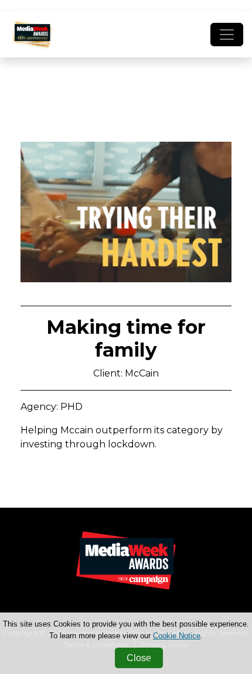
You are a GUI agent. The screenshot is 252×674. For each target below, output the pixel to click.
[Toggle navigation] (226, 34)
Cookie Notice (176, 635)
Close (139, 658)
